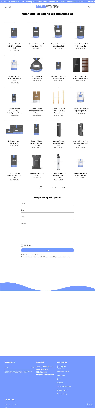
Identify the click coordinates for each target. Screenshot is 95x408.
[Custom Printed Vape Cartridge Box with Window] (80, 129)
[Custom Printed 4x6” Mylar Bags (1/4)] (36, 32)
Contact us (61, 375)
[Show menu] (5, 7)
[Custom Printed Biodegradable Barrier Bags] (36, 97)
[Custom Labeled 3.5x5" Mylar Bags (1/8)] (14, 64)
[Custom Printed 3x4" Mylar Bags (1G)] (58, 64)
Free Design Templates (61, 367)
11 (55, 187)
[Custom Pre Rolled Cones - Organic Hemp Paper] (58, 97)
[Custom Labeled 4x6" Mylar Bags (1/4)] (80, 97)
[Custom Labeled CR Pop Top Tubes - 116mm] (58, 161)
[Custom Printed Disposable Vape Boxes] (58, 129)
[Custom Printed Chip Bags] (36, 161)
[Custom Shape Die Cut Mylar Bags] (36, 64)
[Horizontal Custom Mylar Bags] (14, 129)
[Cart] (89, 7)
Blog (58, 379)
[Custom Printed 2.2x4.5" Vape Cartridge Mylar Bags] (14, 97)
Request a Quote (63, 372)
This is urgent (28, 245)
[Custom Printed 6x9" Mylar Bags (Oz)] (80, 32)
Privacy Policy (52, 256)
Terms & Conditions (64, 386)
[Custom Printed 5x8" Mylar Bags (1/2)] (58, 32)
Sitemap (60, 383)
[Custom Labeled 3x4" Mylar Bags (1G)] (80, 161)
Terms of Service (63, 256)
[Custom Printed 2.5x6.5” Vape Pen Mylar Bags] (36, 129)
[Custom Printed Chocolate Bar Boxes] (80, 64)
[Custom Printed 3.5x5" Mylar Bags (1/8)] (14, 32)
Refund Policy (62, 394)
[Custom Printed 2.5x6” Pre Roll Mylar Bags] (14, 161)
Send (47, 250)
